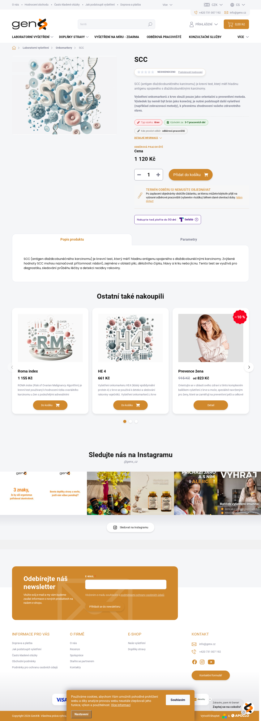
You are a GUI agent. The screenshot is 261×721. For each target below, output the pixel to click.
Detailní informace (146, 138)
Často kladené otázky (67, 4)
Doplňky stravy (137, 649)
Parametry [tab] (188, 239)
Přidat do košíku (187, 174)
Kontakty (75, 667)
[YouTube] (211, 661)
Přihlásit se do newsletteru (104, 606)
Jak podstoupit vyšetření (100, 4)
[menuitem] (33, 37)
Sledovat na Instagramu (134, 527)
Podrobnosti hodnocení (190, 72)
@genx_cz (130, 461)
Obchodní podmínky (24, 661)
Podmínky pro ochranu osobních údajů (35, 667)
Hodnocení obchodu (37, 4)
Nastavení (81, 714)
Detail (211, 405)
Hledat (150, 24)
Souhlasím (178, 700)
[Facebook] (194, 661)
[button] (125, 421)
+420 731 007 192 (210, 651)
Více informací (120, 705)
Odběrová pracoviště (148, 147)
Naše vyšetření (136, 643)
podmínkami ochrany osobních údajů (142, 595)
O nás (15, 4)
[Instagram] (202, 661)
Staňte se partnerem (82, 661)
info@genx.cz (207, 644)
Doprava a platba (130, 4)
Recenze (75, 649)
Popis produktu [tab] (72, 239)
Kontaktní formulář (210, 675)
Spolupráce (76, 655)
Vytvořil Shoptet (210, 715)
